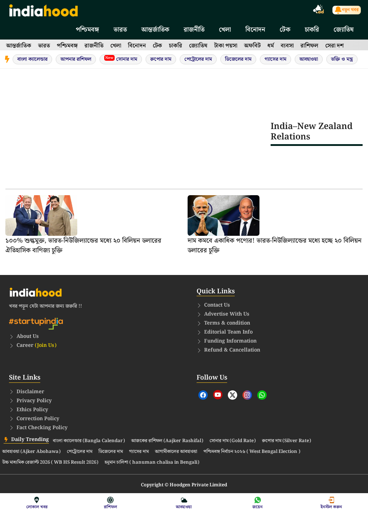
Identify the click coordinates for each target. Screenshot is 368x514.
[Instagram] (247, 395)
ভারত (120, 29)
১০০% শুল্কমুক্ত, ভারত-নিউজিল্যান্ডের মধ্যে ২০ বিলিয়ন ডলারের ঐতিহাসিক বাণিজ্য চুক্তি (83, 245)
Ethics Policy (32, 410)
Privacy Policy (34, 401)
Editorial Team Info (228, 332)
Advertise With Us (226, 314)
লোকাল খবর (36, 507)
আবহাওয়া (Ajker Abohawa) (31, 451)
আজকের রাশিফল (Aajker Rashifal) (167, 441)
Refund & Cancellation (232, 350)
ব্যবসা (287, 45)
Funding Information (230, 341)
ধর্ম (270, 45)
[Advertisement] (138, 131)
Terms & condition (227, 323)
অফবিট (252, 45)
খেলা (225, 29)
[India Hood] (43, 10)
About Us (28, 336)
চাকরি (312, 29)
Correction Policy (38, 419)
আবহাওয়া (184, 507)
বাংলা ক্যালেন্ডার (32, 59)
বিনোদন (255, 29)
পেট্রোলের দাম (198, 59)
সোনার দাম (121, 59)
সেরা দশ (334, 45)
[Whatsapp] (262, 395)
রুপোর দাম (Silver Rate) (286, 441)
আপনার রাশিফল (75, 59)
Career (36, 345)
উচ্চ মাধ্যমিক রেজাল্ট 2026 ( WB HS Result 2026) (50, 462)
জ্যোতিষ (344, 29)
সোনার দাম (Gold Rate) (233, 441)
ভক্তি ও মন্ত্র (342, 59)
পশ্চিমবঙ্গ (87, 29)
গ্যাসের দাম (275, 59)
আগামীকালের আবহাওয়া (176, 451)
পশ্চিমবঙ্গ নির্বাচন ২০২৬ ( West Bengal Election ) (251, 451)
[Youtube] (217, 394)
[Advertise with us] (318, 10)
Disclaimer (30, 392)
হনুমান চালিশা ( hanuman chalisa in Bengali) (152, 462)
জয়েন (257, 507)
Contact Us (217, 305)
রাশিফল (309, 45)
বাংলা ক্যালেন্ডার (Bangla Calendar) (89, 441)
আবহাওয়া (308, 59)
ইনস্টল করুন (331, 507)
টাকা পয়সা (225, 45)
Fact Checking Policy (42, 428)
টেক (285, 29)
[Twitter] (232, 395)
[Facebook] (203, 395)
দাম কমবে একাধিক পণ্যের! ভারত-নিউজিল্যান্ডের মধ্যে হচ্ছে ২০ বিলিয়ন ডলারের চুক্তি (275, 245)
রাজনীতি (194, 29)
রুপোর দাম (160, 59)
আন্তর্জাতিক (155, 29)
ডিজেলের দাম (238, 59)
